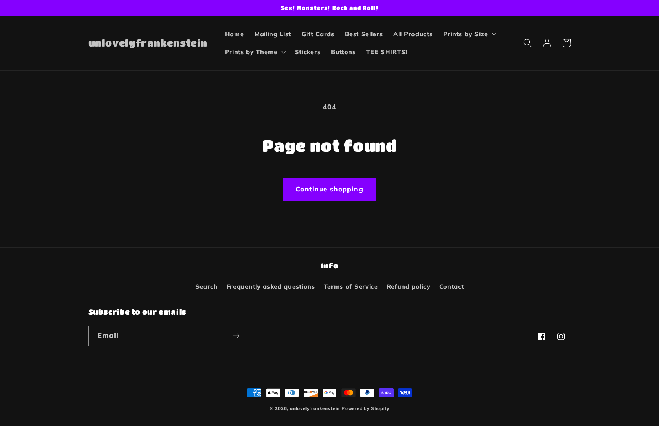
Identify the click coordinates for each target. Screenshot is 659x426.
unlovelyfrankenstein (315, 408)
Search (206, 286)
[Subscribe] (236, 336)
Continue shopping (329, 189)
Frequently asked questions (271, 286)
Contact (451, 286)
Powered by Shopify (365, 408)
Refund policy (409, 286)
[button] (469, 34)
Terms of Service (351, 286)
